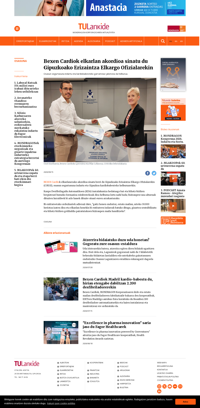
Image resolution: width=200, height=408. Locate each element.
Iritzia (65, 41)
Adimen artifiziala (131, 41)
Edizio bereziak (127, 380)
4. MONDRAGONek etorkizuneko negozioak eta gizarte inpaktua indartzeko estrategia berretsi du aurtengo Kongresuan (26, 154)
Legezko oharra (165, 373)
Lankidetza (65, 381)
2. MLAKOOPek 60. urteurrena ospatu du (173, 166)
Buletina (124, 387)
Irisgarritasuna (165, 366)
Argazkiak (125, 370)
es (176, 41)
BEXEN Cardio (51, 182)
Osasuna (48, 222)
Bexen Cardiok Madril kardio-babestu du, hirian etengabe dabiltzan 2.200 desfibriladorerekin (118, 283)
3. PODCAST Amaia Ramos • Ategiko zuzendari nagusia (173, 193)
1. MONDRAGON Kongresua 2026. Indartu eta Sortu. (172, 138)
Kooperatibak (96, 362)
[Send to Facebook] (147, 173)
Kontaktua (162, 369)
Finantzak (94, 370)
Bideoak (124, 362)
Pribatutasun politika (168, 376)
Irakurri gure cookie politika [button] (61, 403)
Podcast (110, 41)
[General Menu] (17, 28)
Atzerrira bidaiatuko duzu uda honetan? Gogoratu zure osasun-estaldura (116, 242)
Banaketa (94, 377)
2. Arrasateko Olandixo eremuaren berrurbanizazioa (25, 102)
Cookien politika (165, 380)
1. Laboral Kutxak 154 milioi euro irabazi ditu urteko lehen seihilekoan (26, 87)
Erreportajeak (25, 41)
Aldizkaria (94, 41)
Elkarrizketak (47, 41)
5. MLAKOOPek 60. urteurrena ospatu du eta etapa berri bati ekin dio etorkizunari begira (26, 178)
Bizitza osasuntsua (69, 377)
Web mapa (162, 362)
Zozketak (64, 385)
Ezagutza (94, 381)
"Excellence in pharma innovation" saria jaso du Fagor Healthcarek (117, 325)
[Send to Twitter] (154, 173)
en (181, 41)
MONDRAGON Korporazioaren (87, 32)
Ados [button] (185, 402)
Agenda (78, 41)
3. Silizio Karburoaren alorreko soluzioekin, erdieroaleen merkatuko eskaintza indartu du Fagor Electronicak (26, 124)
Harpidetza (125, 383)
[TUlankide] (94, 27)
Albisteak (64, 362)
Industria (94, 374)
